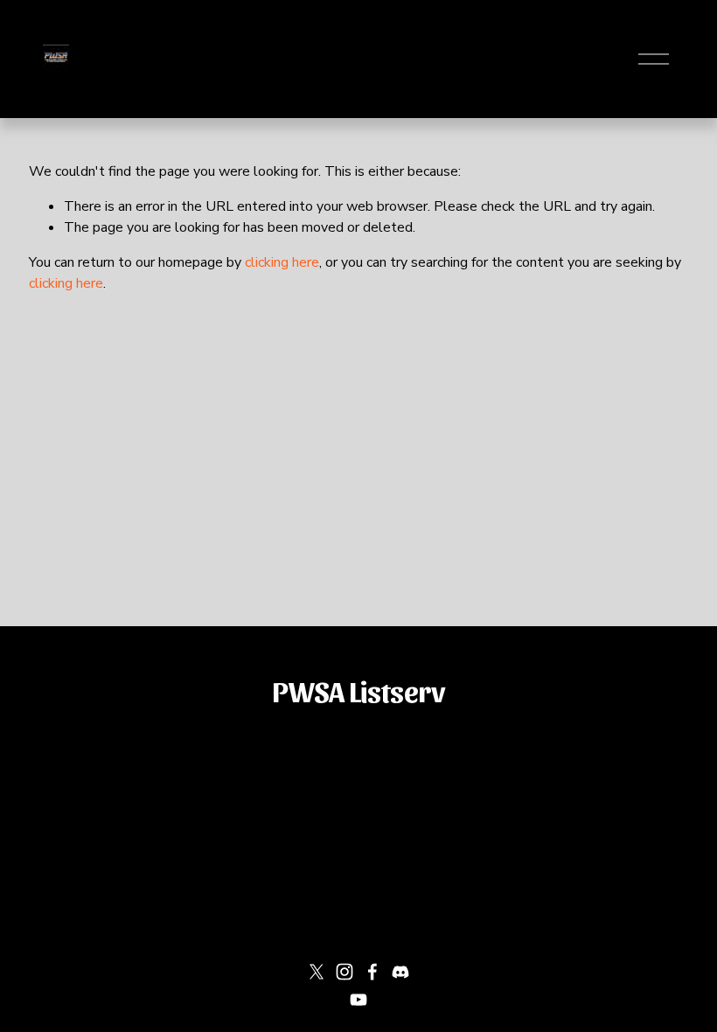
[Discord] (400, 971)
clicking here (282, 262)
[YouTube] (358, 999)
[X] (316, 971)
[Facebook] (372, 971)
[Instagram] (344, 971)
